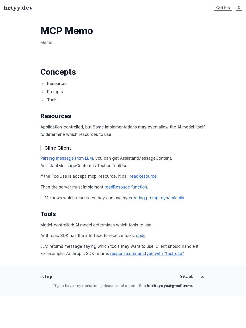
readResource (143, 176)
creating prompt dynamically (156, 197)
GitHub (223, 7)
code (141, 235)
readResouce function (126, 187)
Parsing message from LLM (66, 158)
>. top (46, 276)
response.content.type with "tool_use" (147, 253)
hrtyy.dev (18, 8)
